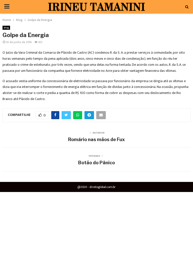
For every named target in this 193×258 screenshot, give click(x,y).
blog (6, 28)
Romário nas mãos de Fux (96, 139)
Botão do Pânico (96, 162)
